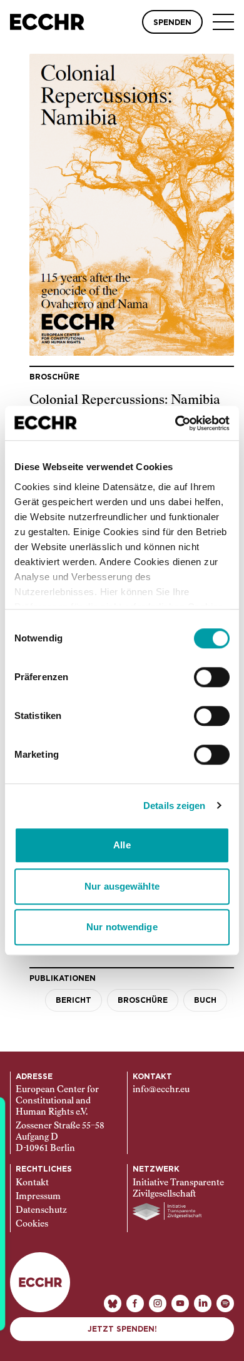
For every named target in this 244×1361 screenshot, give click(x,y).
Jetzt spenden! (122, 1329)
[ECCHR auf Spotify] (225, 1303)
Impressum (38, 1196)
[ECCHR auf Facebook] (135, 1303)
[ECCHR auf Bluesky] (112, 1303)
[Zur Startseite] (47, 22)
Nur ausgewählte (122, 886)
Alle (121, 845)
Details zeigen (174, 805)
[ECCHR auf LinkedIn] (202, 1303)
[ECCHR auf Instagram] (157, 1303)
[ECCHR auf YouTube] (180, 1303)
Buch (205, 1000)
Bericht (73, 1000)
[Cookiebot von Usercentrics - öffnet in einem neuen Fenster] (175, 423)
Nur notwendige (121, 927)
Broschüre (143, 1000)
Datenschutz (41, 1210)
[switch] (212, 677)
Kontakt (32, 1182)
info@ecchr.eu (161, 1089)
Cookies (32, 1224)
